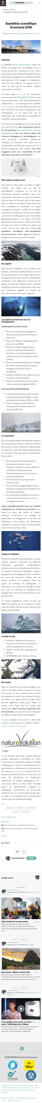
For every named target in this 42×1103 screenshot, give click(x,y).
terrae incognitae (8, 106)
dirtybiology (24, 988)
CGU (4, 1100)
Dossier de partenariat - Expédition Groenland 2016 (19, 825)
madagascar (24, 939)
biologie (15, 812)
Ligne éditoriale (13, 1100)
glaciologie (25, 812)
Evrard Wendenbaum (17, 33)
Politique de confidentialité (25, 1098)
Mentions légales (7, 1098)
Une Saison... (31, 945)
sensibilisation (31, 808)
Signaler (7, 843)
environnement (21, 887)
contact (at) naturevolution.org (13, 725)
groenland (20, 808)
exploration (10, 808)
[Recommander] (24, 852)
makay (15, 939)
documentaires (19, 771)
